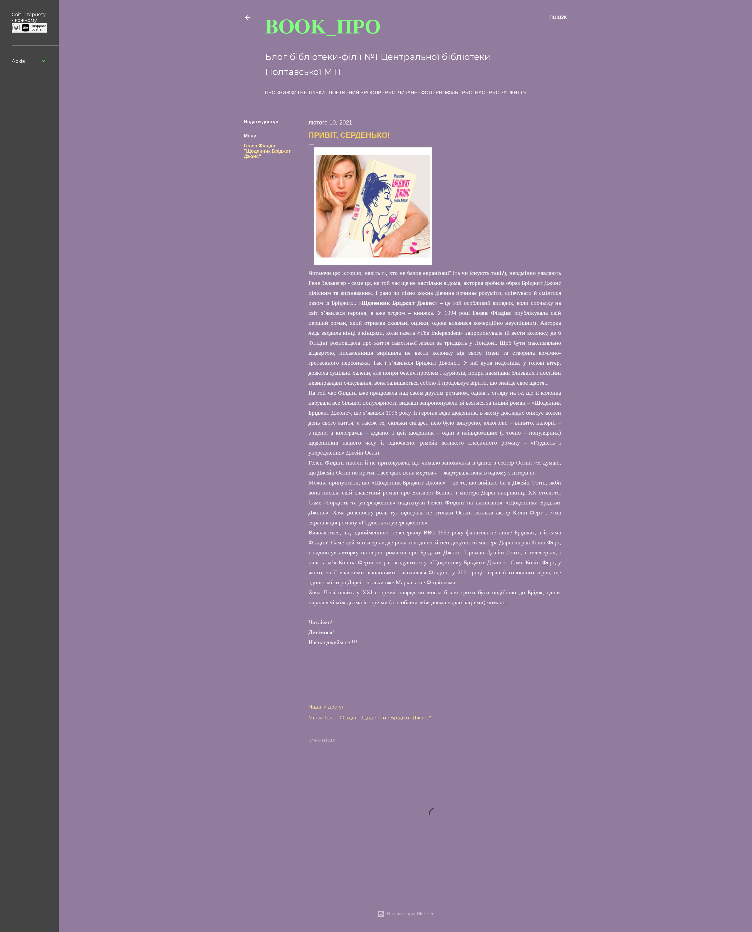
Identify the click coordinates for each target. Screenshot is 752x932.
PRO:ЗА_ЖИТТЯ (508, 92)
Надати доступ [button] (261, 121)
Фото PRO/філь (439, 92)
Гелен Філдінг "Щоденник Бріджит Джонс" (267, 151)
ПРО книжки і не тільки (295, 92)
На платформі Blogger (410, 913)
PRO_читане (401, 92)
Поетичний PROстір (355, 92)
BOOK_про (323, 26)
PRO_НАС (473, 92)
